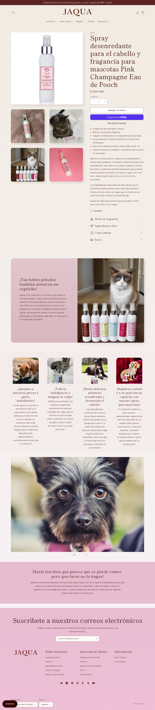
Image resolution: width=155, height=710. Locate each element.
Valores (48, 661)
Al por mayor (120, 657)
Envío (82, 670)
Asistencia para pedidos (91, 666)
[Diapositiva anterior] (69, 554)
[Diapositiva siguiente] (79, 554)
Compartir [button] (97, 211)
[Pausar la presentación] (86, 554)
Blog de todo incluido (55, 674)
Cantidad (94, 97)
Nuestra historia (52, 657)
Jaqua (142, 704)
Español (45, 704)
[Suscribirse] (96, 639)
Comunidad (119, 661)
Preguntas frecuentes (90, 657)
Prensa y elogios (52, 670)
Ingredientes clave (53, 666)
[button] (13, 12)
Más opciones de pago (117, 123)
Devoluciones (86, 674)
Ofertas (83, 661)
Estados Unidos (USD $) (23, 704)
